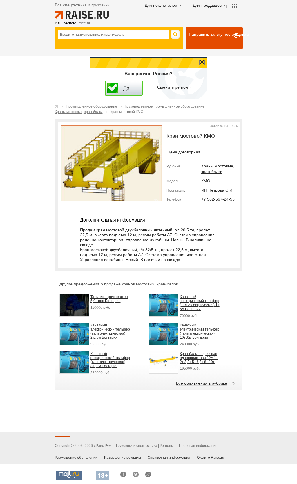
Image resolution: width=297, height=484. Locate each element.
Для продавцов (207, 5)
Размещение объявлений (76, 458)
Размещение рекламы (122, 458)
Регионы (167, 446)
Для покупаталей (161, 5)
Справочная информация (169, 458)
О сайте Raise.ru (210, 458)
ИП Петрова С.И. (217, 190)
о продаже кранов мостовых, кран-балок (139, 284)
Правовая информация (198, 446)
